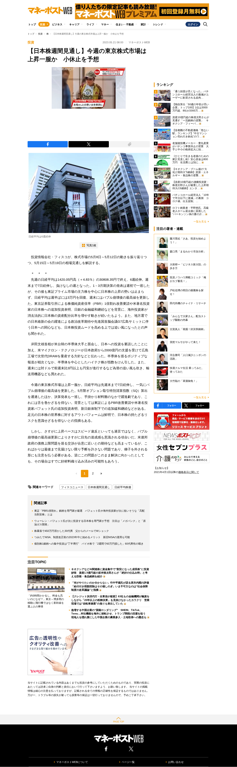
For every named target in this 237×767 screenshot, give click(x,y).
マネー (105, 24)
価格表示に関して (188, 472)
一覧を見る (199, 221)
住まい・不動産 (125, 24)
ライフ (90, 24)
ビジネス (57, 24)
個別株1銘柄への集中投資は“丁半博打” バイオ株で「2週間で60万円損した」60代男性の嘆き (88, 543)
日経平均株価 (122, 487)
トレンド (158, 24)
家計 (143, 24)
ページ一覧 (128, 762)
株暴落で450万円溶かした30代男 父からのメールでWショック (71, 530)
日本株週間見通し (99, 487)
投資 (42, 24)
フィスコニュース (72, 487)
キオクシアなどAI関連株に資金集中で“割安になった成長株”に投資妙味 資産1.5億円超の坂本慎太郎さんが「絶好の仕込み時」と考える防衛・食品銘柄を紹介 (110, 573)
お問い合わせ (176, 762)
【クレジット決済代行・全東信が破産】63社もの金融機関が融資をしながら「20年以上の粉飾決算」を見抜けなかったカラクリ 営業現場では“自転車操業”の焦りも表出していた (110, 600)
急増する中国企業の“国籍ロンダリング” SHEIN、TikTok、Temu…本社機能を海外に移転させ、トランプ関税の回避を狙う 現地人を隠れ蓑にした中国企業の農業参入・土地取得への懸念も (109, 614)
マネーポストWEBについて (72, 762)
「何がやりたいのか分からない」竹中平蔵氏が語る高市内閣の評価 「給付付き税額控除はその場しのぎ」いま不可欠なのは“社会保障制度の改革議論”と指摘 (111, 586)
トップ (32, 24)
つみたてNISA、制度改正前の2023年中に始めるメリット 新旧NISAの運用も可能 (82, 537)
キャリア (74, 24)
